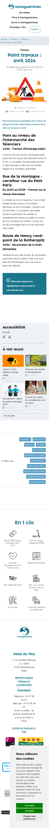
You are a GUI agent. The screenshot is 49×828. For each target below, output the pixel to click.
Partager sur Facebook (26, 108)
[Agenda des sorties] (36, 550)
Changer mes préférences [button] (29, 817)
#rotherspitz (38, 460)
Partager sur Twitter (16, 111)
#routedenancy (36, 466)
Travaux (24, 39)
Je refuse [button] (29, 811)
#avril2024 (39, 439)
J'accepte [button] (29, 805)
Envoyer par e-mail (37, 111)
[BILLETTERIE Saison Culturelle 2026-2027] (13, 528)
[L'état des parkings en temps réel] (36, 595)
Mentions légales (24, 677)
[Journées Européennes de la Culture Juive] (13, 550)
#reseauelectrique (35, 455)
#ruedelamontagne (34, 471)
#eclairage (39, 450)
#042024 (29, 444)
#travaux (25, 439)
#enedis (41, 444)
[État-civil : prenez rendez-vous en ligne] (36, 573)
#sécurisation (37, 482)
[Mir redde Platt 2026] (13, 573)
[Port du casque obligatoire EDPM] (36, 528)
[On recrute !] (13, 595)
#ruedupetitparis (36, 476)
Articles (14, 39)
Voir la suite (9, 415)
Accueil (4, 39)
